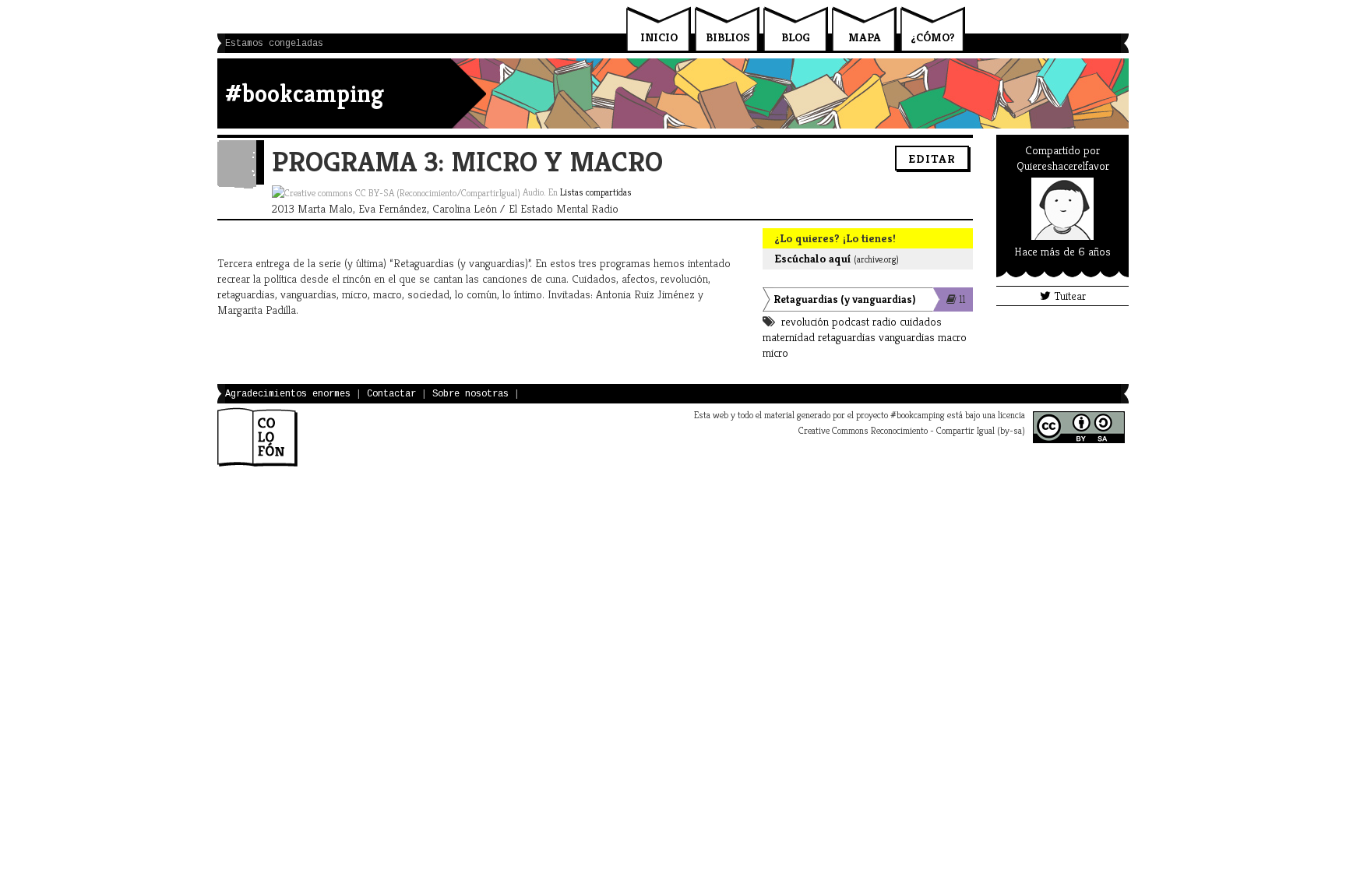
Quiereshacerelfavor (1063, 165)
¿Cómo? (933, 37)
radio (884, 321)
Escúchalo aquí (836, 258)
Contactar (391, 394)
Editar (932, 158)
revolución (805, 321)
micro (775, 352)
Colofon (257, 437)
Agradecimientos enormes (288, 394)
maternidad (789, 336)
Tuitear (1068, 295)
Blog (795, 37)
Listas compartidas (596, 192)
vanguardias (907, 336)
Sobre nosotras (470, 394)
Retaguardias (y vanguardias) (844, 299)
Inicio (659, 37)
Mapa (864, 37)
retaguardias (847, 336)
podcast (850, 321)
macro (952, 336)
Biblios (727, 37)
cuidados (921, 321)
